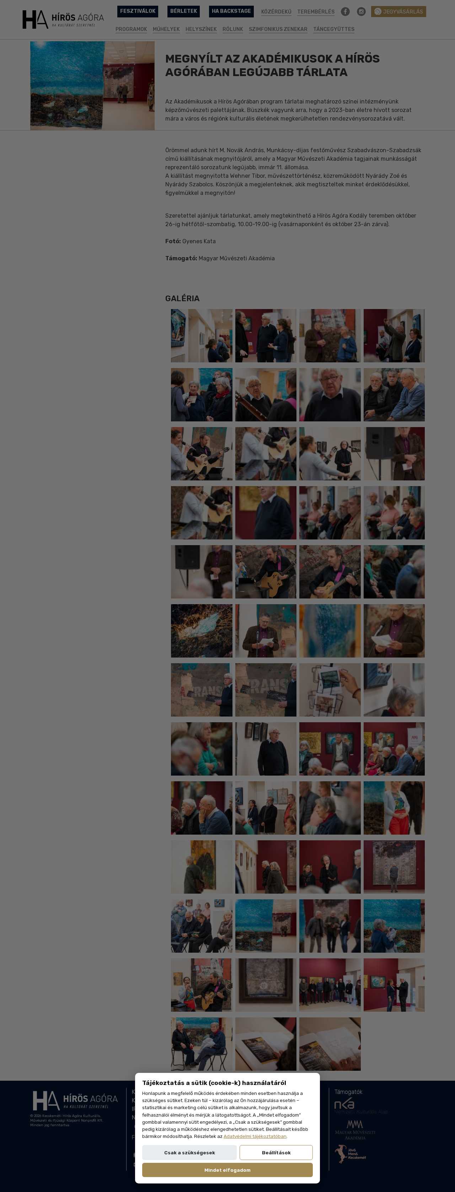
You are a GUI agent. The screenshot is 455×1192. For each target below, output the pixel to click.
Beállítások (276, 1152)
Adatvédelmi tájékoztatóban (255, 1136)
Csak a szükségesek (189, 1152)
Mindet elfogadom (227, 1170)
